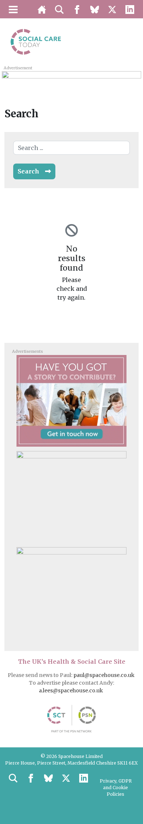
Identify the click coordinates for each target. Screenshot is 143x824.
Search (28, 171)
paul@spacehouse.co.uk (104, 675)
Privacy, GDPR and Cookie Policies (116, 787)
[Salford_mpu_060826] (71, 592)
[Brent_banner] (71, 79)
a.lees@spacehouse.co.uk (71, 690)
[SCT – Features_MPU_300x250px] (71, 400)
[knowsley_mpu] (71, 496)
